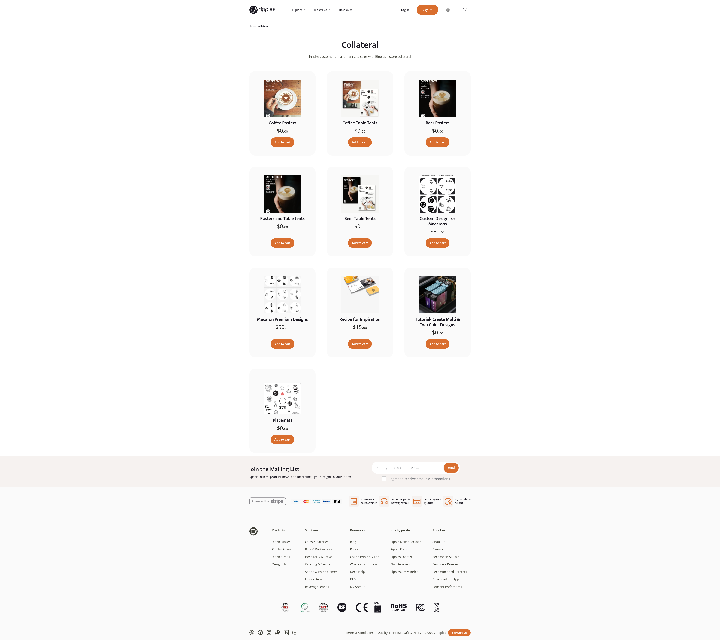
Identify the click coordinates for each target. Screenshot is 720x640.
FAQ (353, 579)
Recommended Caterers (449, 572)
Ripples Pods (281, 557)
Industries (320, 10)
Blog (353, 542)
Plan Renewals (400, 564)
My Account (358, 587)
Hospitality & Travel (319, 557)
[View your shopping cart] (465, 10)
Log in (405, 10)
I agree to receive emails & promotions (419, 478)
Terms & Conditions (360, 633)
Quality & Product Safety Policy (399, 633)
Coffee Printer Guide (364, 557)
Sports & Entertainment (322, 572)
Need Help (357, 572)
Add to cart (282, 142)
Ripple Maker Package (405, 542)
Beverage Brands (317, 587)
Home (252, 26)
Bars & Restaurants (318, 549)
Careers (437, 549)
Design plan (280, 564)
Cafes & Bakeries (316, 542)
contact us (459, 633)
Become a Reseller (445, 564)
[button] (251, 632)
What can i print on (363, 564)
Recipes (355, 549)
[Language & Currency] (450, 10)
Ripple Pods (398, 549)
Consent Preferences (447, 587)
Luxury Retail (314, 579)
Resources (345, 10)
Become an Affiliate (446, 557)
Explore (297, 10)
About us (438, 542)
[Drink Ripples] (262, 10)
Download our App (445, 579)
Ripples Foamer (283, 549)
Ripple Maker (281, 542)
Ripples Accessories (404, 572)
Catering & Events (317, 564)
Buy (425, 10)
